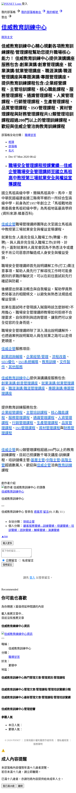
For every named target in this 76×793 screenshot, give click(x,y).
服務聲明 (38, 744)
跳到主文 (7, 37)
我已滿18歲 (8, 786)
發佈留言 (7, 564)
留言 (46, 511)
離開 (20, 786)
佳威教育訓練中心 (24, 27)
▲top (4, 536)
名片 (11, 150)
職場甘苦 (30, 135)
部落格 (12, 146)
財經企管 (29, 521)
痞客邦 (38, 511)
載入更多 (7, 543)
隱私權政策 (63, 740)
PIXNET (17, 740)
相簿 (11, 142)
